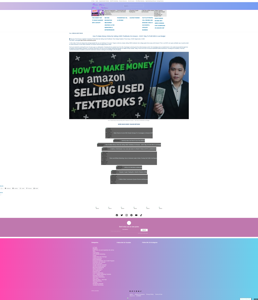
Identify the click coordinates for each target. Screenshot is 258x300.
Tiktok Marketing (97, 281)
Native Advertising (97, 269)
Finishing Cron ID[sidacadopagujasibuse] (164, 6)
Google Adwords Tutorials (104, 1)
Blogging (95, 248)
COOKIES (138, 296)
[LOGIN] (145, 6)
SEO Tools (95, 278)
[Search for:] (134, 6)
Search (142, 6)
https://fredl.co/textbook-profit (88, 40)
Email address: (125, 229)
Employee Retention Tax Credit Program (103, 260)
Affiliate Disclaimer (140, 294)
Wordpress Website (98, 283)
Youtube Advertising (98, 285)
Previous (92, 21)
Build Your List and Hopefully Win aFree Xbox (103, 250)
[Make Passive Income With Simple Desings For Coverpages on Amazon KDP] (160, 13)
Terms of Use (158, 294)
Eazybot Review (135, 17)
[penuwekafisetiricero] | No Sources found (163, 6)
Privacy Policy (150, 294)
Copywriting (96, 252)
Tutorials (95, 282)
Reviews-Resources (123, 1)
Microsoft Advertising (98, 267)
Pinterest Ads (96, 271)
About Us (132, 296)
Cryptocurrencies (97, 258)
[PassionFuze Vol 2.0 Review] (122, 13)
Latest (161, 6)
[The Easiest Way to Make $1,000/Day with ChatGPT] (97, 13)
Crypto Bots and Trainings (100, 256)
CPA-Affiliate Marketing (140, 1)
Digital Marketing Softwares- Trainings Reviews (154, 1)
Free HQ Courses (131, 1)
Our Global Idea (97, 270)
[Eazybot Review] (135, 13)
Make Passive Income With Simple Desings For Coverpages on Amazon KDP (160, 23)
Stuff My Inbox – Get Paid (99, 279)
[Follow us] (122, 6)
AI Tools (92, 1)
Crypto (97, 1)
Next (166, 21)
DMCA (131, 294)
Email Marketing (97, 259)
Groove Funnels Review (99, 266)
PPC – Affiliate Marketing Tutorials (102, 274)
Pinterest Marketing (98, 273)
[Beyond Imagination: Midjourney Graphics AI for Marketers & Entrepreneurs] (110, 13)
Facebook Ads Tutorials (99, 262)
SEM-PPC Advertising (114, 1)
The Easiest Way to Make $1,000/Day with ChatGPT (97, 20)
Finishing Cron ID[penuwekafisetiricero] (166, 6)
